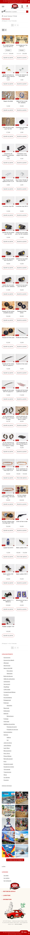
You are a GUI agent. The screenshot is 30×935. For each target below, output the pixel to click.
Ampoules (9, 705)
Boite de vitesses (8, 676)
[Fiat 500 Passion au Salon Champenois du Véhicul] (21, 798)
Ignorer (28, 1)
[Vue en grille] (3, 30)
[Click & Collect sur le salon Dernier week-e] (21, 837)
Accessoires (7, 657)
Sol (7, 740)
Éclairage (6, 702)
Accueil (5, 16)
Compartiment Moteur (10, 692)
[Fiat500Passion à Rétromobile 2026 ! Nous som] (8, 837)
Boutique (10, 16)
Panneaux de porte (12, 727)
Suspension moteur (9, 766)
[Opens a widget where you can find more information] (24, 932)
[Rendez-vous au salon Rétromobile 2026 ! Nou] (8, 851)
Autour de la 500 (8, 668)
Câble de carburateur (9, 679)
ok (27, 11)
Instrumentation (8, 732)
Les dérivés (7, 777)
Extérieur (6, 713)
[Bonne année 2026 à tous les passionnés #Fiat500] (21, 851)
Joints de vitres (8, 742)
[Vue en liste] (5, 30)
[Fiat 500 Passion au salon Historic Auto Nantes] (21, 811)
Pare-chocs (7, 753)
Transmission (7, 772)
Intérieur (6, 734)
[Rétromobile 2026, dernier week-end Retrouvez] (21, 824)
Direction (6, 695)
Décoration (10, 671)
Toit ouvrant (7, 769)
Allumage (6, 663)
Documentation (8, 697)
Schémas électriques (7, 785)
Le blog (3, 866)
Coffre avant (7, 689)
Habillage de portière (9, 724)
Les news (6, 875)
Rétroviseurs (10, 716)
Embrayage (7, 711)
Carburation (7, 681)
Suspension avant (8, 764)
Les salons (6, 878)
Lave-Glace (7, 748)
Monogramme (7, 750)
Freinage (6, 718)
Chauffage (6, 687)
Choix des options (22, 478)
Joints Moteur (7, 745)
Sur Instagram (7, 880)
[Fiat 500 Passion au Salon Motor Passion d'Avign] (8, 798)
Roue (5, 761)
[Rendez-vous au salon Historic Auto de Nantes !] (8, 824)
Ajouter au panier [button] (8, 57)
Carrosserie (7, 684)
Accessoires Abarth (9, 660)
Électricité (6, 708)
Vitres (5, 774)
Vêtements (9, 673)
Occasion (6, 780)
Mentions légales (18, 924)
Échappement (7, 700)
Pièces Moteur (7, 756)
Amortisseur (7, 665)
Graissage (6, 721)
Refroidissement (8, 758)
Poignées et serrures (12, 729)
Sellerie (9, 737)
